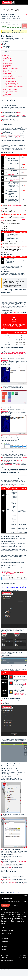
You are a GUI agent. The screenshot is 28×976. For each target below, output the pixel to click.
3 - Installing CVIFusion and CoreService (10, 68)
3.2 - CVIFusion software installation (11, 71)
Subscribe (5, 905)
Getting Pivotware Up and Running (12, 10)
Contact (3, 949)
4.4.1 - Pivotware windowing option (12, 92)
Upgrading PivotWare (6, 879)
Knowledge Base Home (8, 9)
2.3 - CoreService (7, 65)
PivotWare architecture (16, 111)
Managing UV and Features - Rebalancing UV (20, 683)
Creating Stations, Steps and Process (15, 205)
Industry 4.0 (4, 938)
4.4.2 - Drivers (8, 94)
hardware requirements (14, 135)
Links (2, 944)
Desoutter (4, 946)
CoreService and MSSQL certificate (12, 464)
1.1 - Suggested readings (8, 57)
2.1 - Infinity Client (7, 62)
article (15, 312)
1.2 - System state (7, 58)
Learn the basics (12, 882)
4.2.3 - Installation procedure (11, 84)
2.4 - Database (6, 66)
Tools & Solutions (6, 933)
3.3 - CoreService (7, 73)
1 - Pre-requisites (5, 55)
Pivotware (17, 9)
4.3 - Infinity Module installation (10, 89)
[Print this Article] (26, 14)
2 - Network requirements (7, 60)
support (9, 867)
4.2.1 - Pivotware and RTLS (11, 81)
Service (3, 935)
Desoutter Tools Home (7, 930)
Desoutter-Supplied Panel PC (7, 485)
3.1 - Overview (6, 70)
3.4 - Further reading (7, 75)
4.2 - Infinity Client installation (9, 80)
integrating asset (15, 862)
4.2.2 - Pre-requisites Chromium (11, 83)
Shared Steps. (11, 174)
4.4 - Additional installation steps (10, 91)
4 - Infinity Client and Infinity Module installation (12, 76)
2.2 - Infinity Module (7, 63)
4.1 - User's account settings (9, 78)
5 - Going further (5, 95)
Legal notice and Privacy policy (22, 957)
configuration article (5, 865)
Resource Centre (6, 941)
